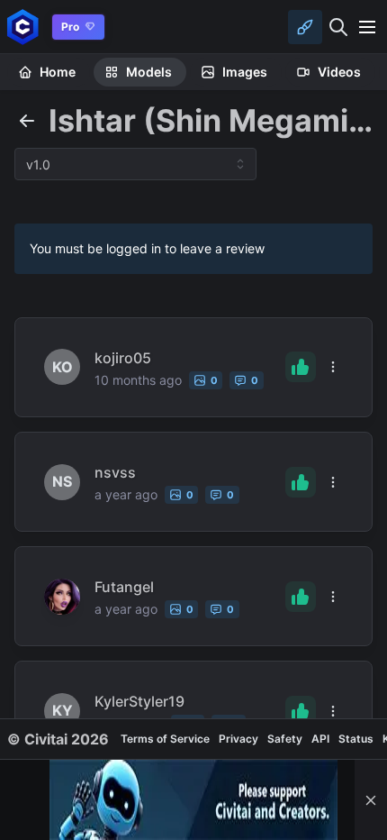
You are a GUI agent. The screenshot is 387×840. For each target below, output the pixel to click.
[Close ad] (371, 800)
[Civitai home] (23, 26)
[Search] (338, 27)
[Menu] (367, 27)
